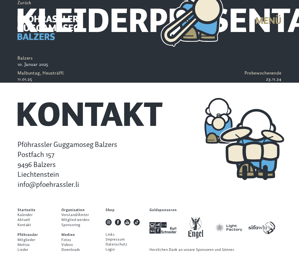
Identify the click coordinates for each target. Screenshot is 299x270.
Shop (110, 210)
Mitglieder (27, 240)
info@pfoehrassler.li (48, 185)
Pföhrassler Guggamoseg (48, 28)
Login (110, 249)
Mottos (24, 245)
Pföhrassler (28, 235)
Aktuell (24, 220)
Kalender (25, 215)
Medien (68, 235)
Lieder (23, 250)
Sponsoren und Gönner (215, 250)
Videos (67, 245)
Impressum (115, 239)
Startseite (27, 210)
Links (110, 235)
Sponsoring (70, 225)
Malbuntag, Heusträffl (41, 76)
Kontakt (24, 225)
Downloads (70, 250)
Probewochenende (263, 76)
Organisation (73, 210)
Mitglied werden (75, 220)
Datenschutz (116, 244)
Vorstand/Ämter (75, 215)
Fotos (66, 240)
